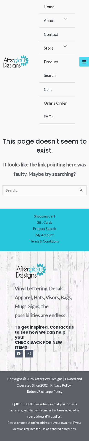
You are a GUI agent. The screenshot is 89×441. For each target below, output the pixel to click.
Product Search (51, 68)
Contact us (62, 327)
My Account (45, 235)
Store (48, 48)
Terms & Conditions (44, 241)
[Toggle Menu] (65, 19)
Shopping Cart (44, 216)
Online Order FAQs (55, 110)
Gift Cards (44, 222)
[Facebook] (19, 353)
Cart (48, 89)
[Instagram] (29, 353)
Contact (51, 34)
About (49, 20)
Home (49, 6)
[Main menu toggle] (84, 62)
